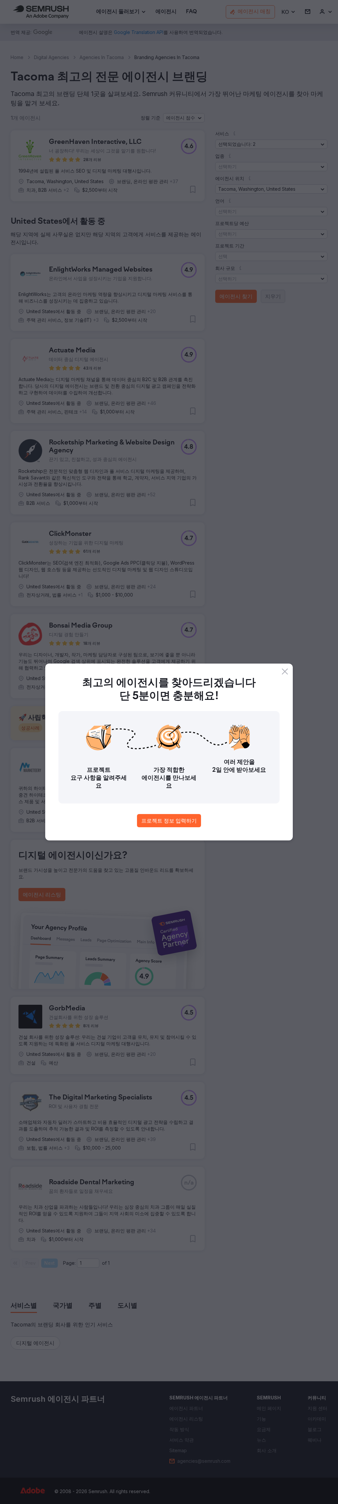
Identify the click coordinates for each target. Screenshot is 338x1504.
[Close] (285, 671)
